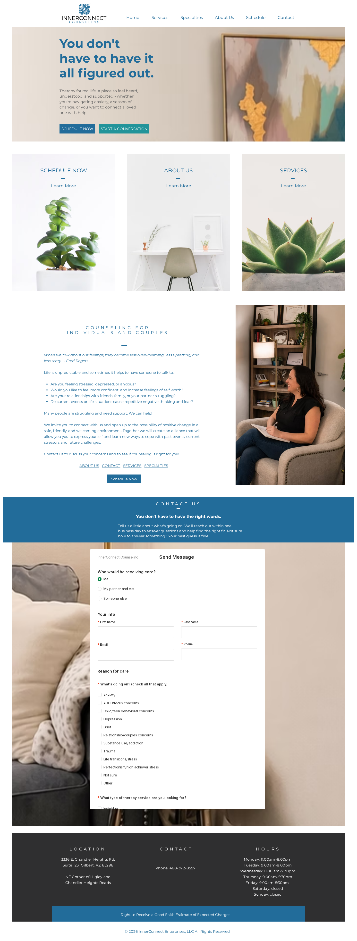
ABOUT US (89, 465)
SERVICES (132, 465)
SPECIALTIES (156, 465)
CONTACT (111, 465)
